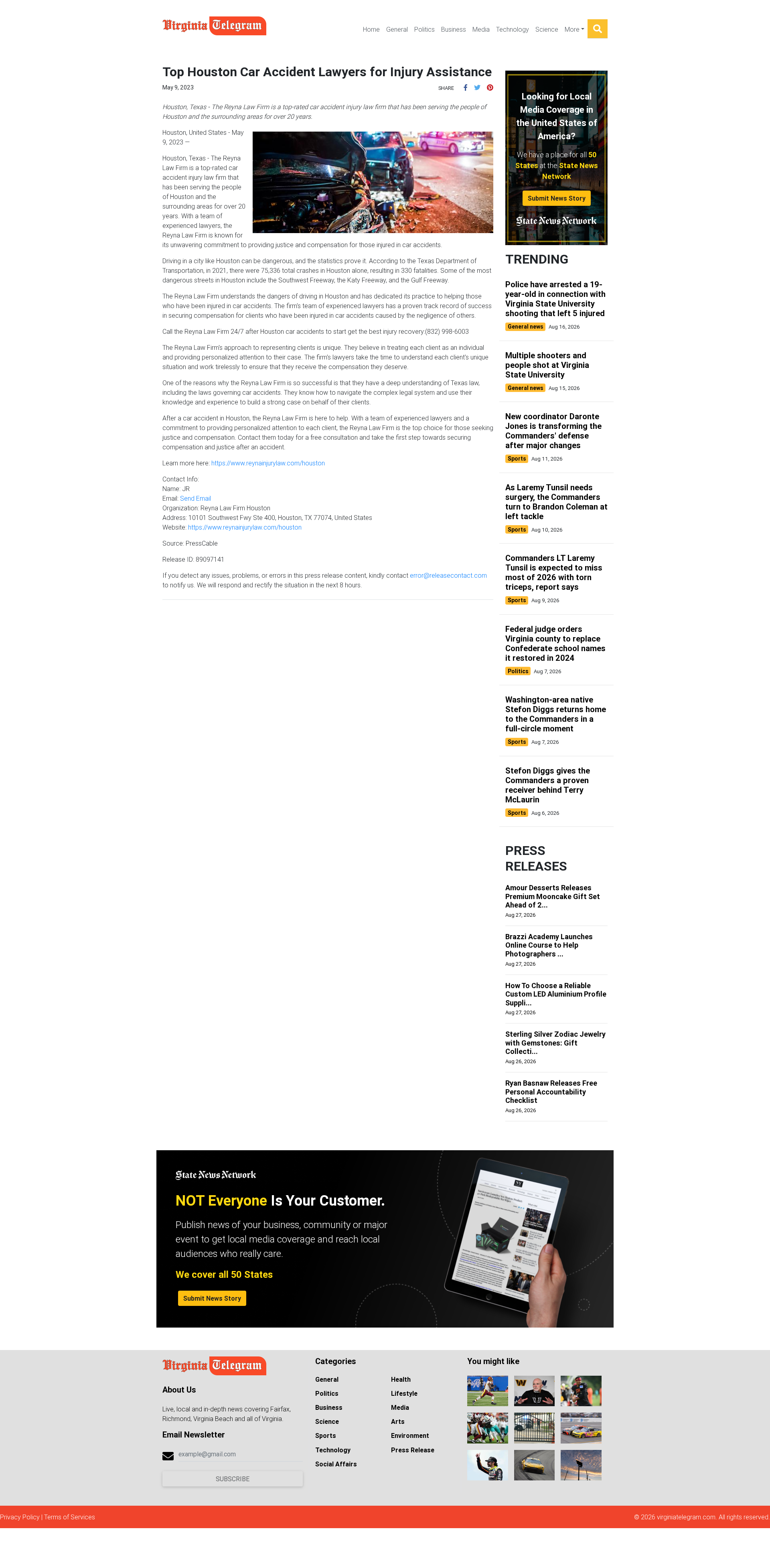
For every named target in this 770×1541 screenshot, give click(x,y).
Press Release (412, 1450)
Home (371, 29)
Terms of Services (69, 1517)
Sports (325, 1435)
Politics (424, 29)
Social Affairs (336, 1464)
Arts (398, 1421)
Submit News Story (557, 198)
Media (481, 29)
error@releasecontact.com (448, 575)
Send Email (195, 498)
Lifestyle (404, 1393)
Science (546, 29)
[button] (466, 87)
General (397, 29)
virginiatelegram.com (686, 1517)
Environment (410, 1435)
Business (453, 29)
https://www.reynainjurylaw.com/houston (268, 463)
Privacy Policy (20, 1517)
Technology (512, 29)
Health (401, 1379)
